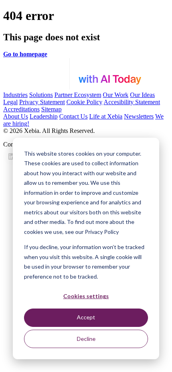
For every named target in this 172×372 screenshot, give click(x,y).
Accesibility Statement (132, 102)
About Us (15, 116)
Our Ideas (142, 94)
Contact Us (73, 116)
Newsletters (139, 116)
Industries (15, 94)
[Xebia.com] (86, 87)
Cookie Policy (84, 102)
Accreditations (21, 109)
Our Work (115, 94)
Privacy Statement (42, 102)
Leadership (44, 116)
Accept (86, 317)
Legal (10, 102)
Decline (86, 338)
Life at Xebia (105, 116)
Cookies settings (86, 296)
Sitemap (51, 109)
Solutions (41, 94)
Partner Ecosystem (77, 94)
